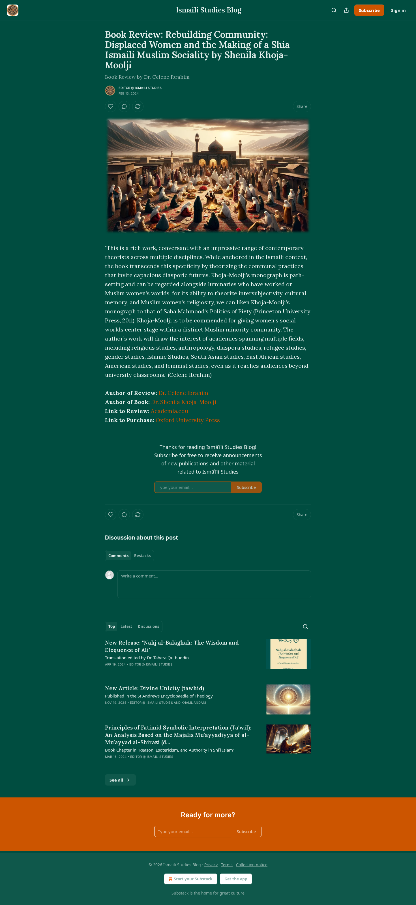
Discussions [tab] (148, 626)
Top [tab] (111, 626)
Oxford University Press (188, 419)
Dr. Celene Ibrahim (183, 392)
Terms (227, 864)
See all (116, 780)
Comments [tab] (118, 555)
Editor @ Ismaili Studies (140, 88)
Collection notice (251, 864)
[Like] (110, 106)
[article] (208, 657)
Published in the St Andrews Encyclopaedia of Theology (159, 696)
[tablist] (129, 555)
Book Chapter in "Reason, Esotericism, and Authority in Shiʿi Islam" (170, 750)
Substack (179, 893)
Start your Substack (193, 879)
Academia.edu (169, 410)
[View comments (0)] (124, 106)
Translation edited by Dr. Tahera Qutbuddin (147, 657)
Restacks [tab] (142, 555)
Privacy (211, 864)
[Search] (334, 10)
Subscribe (369, 10)
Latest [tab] (126, 626)
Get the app (235, 879)
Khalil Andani (194, 703)
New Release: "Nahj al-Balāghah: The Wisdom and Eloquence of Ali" (172, 646)
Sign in (398, 10)
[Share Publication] (346, 10)
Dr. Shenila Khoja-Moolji (183, 401)
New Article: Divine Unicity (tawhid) (154, 688)
